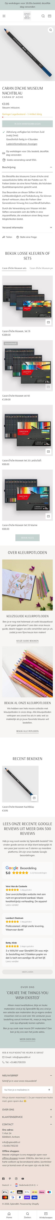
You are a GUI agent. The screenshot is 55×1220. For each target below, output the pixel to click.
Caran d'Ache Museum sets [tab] (14, 268)
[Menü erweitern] (4, 16)
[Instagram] (16, 1178)
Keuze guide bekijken (27, 640)
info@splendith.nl (21, 1057)
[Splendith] (27, 16)
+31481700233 (18, 1062)
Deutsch (5, 1185)
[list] (27, 53)
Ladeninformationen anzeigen (21, 144)
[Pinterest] (10, 1178)
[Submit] (49, 1089)
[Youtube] (23, 1178)
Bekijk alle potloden (27, 731)
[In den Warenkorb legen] (48, 322)
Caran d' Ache (12, 97)
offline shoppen (10, 1158)
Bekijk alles (27, 537)
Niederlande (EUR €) (27, 1185)
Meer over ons (27, 1039)
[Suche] (43, 16)
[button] (49, 16)
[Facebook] (3, 1178)
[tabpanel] (27, 408)
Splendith (14, 1204)
